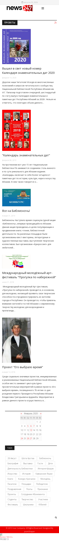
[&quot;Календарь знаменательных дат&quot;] (29, 130)
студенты (12, 499)
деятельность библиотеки (20, 468)
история (26, 473)
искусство (12, 473)
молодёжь (45, 478)
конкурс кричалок (26, 478)
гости (40, 463)
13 (31, 430)
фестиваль (13, 504)
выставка (27, 463)
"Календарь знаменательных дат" (26, 155)
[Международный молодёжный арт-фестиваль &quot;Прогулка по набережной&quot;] (29, 262)
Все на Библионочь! (16, 211)
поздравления (14, 489)
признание (43, 489)
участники (43, 499)
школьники (28, 504)
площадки (26, 484)
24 (22, 438)
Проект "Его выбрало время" (22, 367)
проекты (12, 494)
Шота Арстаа (28, 458)
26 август (12, 458)
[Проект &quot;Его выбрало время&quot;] (29, 340)
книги (10, 478)
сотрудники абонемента (33, 494)
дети (50, 463)
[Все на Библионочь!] (29, 197)
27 (31, 438)
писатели (12, 484)
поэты (29, 489)
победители (42, 484)
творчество (27, 499)
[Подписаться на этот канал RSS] (56, 23)
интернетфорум (46, 468)
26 (28, 438)
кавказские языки (44, 473)
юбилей (42, 504)
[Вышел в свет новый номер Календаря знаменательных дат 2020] (29, 46)
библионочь (45, 458)
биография (13, 463)
